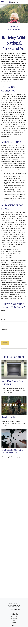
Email (3, 320)
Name (3, 311)
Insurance (14, 622)
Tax (14, 624)
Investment (14, 618)
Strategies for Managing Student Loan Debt (12, 451)
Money (14, 625)
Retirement (14, 616)
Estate (14, 620)
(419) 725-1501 (15, 603)
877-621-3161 (16, 605)
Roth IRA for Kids (9, 417)
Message (4, 329)
